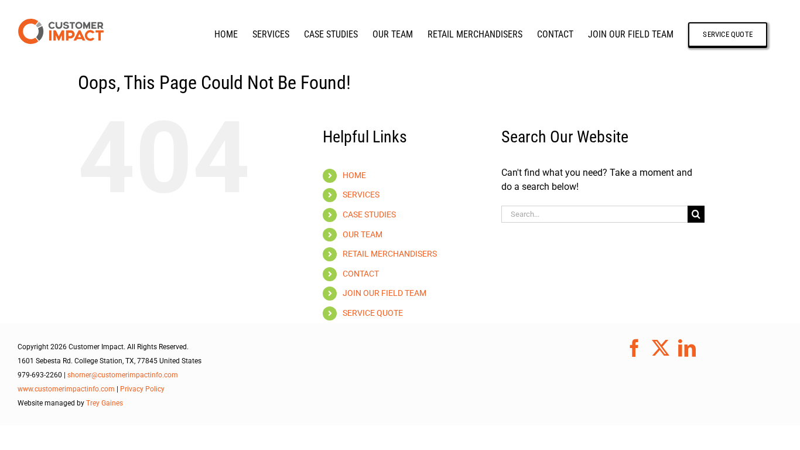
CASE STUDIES (369, 214)
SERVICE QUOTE (373, 313)
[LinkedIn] (687, 348)
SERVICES (361, 194)
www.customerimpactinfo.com (66, 389)
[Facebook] (634, 348)
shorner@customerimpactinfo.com (122, 375)
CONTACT (361, 273)
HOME (354, 175)
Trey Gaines (104, 403)
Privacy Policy (142, 389)
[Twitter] (660, 348)
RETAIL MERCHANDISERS (390, 253)
